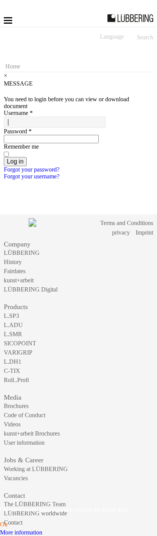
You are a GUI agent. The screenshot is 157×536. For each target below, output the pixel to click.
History (13, 262)
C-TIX (12, 371)
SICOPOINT (20, 343)
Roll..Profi (16, 380)
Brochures (16, 406)
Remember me (21, 146)
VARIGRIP (18, 352)
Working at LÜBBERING (36, 469)
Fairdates (15, 271)
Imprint (144, 232)
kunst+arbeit (19, 280)
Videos (12, 424)
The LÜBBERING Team (35, 504)
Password (18, 131)
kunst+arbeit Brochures (32, 433)
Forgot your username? (31, 176)
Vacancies (16, 478)
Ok (4, 524)
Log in (15, 161)
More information (21, 532)
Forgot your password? (31, 169)
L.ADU (13, 325)
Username (18, 113)
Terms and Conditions (126, 223)
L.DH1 (12, 361)
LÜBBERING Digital (31, 289)
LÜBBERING (22, 252)
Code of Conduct (24, 415)
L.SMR (13, 334)
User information (24, 442)
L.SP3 (11, 316)
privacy (121, 232)
